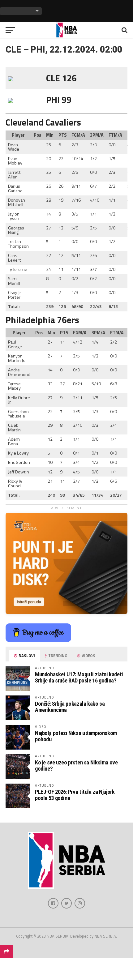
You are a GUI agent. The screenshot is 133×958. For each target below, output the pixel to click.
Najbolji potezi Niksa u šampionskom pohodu (76, 736)
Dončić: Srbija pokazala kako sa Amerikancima (70, 706)
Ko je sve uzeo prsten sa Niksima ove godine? (76, 765)
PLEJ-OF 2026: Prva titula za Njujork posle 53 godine (75, 795)
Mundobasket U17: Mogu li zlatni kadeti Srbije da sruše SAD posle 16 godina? (79, 677)
